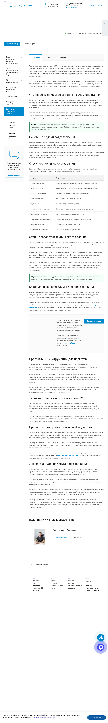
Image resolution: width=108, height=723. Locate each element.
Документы (61, 57)
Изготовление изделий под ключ (11, 89)
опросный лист (70, 343)
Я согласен (96, 717)
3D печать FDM (11, 97)
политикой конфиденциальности (43, 717)
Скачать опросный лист (12, 125)
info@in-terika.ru (72, 8)
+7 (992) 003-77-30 (74, 3)
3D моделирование (12, 81)
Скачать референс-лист (13, 136)
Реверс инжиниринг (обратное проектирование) (12, 60)
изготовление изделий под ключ (69, 455)
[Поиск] (101, 14)
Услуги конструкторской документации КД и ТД (12, 72)
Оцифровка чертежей (10, 103)
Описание (36, 57)
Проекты (48, 57)
